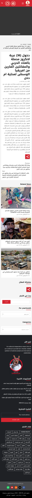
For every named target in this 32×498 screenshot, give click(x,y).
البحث (6, 302)
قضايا (14, 463)
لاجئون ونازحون (26, 466)
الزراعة (28, 446)
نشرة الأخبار (10, 469)
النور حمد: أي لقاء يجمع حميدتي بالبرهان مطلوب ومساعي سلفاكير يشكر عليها (17, 242)
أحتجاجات (9, 432)
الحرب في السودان (19, 442)
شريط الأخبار (14, 459)
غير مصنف (27, 463)
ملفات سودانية (19, 469)
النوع (16, 452)
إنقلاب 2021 (22, 439)
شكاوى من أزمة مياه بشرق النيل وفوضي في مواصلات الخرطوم (16, 273)
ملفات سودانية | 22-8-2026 (25, 403)
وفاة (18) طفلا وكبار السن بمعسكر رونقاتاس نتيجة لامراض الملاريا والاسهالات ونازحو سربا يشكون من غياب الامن (16, 166)
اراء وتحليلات (14, 439)
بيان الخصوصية (19, 484)
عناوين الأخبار (6, 459)
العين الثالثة (27, 452)
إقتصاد (28, 439)
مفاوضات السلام (10, 466)
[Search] (2, 3)
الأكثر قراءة (27, 442)
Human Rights (25, 432)
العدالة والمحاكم (26, 449)
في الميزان (20, 463)
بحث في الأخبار (25, 295)
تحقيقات (6, 452)
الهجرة (11, 452)
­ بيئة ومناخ (16, 432)
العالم (3, 446)
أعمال (21, 435)
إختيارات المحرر (14, 435)
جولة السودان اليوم (9, 456)
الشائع (23, 446)
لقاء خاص (19, 466)
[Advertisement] (16, 16)
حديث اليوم (27, 459)
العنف (19, 449)
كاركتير (9, 463)
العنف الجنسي (12, 449)
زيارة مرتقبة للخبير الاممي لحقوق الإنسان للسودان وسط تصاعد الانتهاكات (17, 211)
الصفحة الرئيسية (10, 446)
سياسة (20, 459)
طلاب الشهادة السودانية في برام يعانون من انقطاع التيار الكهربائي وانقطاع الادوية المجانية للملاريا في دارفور (15, 174)
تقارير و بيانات (19, 456)
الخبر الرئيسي (9, 442)
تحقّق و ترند (27, 456)
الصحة (18, 446)
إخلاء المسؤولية (11, 484)
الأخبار (7, 439)
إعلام (7, 435)
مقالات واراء (27, 469)
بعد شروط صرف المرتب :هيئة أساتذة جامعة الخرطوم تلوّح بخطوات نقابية (16, 398)
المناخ (21, 452)
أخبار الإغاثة (27, 435)
